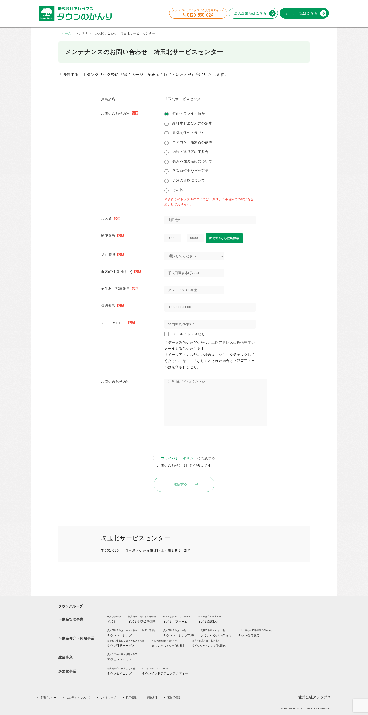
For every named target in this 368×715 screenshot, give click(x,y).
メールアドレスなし (188, 334)
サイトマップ (108, 697)
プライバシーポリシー (179, 458)
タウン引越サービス (121, 645)
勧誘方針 (152, 697)
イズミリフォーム (175, 621)
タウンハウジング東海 (178, 635)
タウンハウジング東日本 (168, 645)
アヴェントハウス (119, 659)
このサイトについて (78, 697)
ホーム (66, 33)
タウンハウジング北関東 (209, 645)
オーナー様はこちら (301, 13)
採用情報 (131, 697)
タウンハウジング (119, 635)
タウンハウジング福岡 (216, 635)
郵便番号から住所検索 (224, 238)
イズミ (111, 621)
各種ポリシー (48, 697)
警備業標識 (174, 697)
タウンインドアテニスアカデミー (165, 673)
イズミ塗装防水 (208, 621)
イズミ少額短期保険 (142, 621)
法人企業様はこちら (250, 13)
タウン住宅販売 (249, 635)
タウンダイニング (119, 673)
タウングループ (70, 606)
